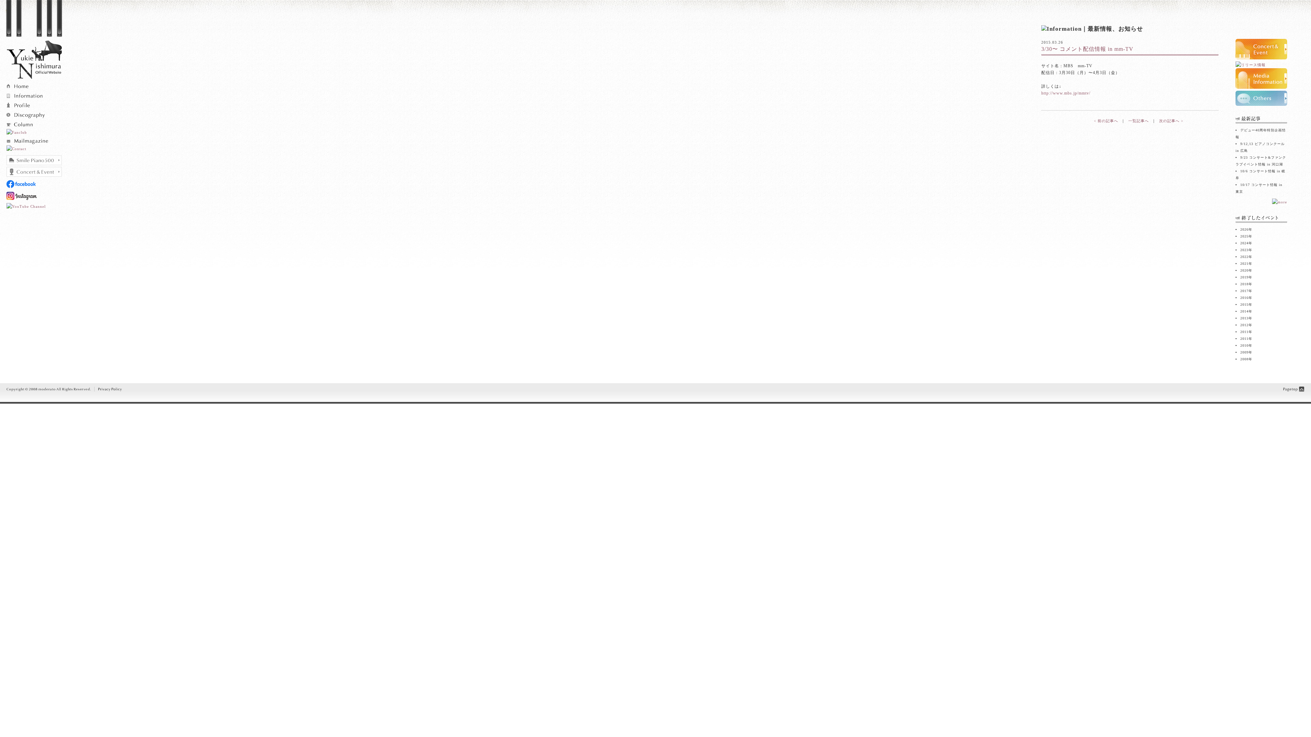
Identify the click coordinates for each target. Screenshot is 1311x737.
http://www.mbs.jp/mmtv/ (1065, 93)
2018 (1244, 284)
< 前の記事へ (1106, 121)
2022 (1244, 257)
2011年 (1246, 339)
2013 (1244, 318)
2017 (1244, 291)
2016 (1244, 298)
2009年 (1246, 352)
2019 (1244, 277)
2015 (1244, 304)
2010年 (1246, 345)
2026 (1244, 229)
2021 (1244, 263)
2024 (1244, 243)
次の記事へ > (1171, 121)
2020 (1244, 270)
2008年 (1246, 359)
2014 (1244, 311)
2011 (1244, 332)
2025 (1244, 236)
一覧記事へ (1138, 121)
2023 (1244, 250)
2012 (1244, 325)
